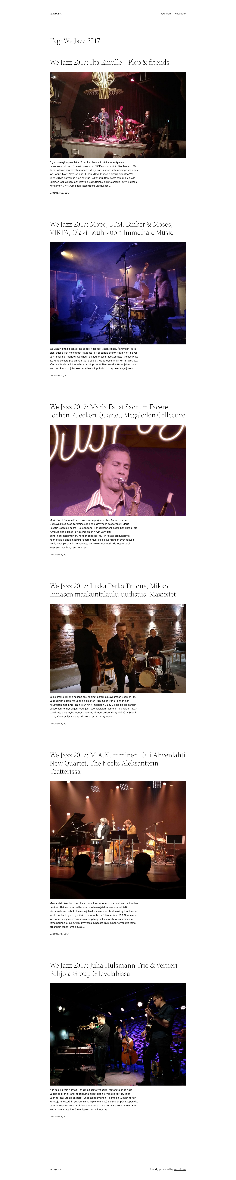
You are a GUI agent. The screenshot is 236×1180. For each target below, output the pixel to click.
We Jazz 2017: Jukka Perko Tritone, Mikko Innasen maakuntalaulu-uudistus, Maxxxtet (113, 590)
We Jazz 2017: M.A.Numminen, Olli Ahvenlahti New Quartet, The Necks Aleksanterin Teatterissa (117, 763)
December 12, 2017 (60, 192)
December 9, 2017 (59, 554)
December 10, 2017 (60, 375)
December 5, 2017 (59, 933)
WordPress (180, 1169)
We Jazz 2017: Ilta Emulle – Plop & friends (109, 62)
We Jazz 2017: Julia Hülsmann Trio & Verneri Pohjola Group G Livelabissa (114, 969)
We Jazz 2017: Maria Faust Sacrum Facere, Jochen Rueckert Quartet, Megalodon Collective (117, 411)
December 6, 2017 (59, 723)
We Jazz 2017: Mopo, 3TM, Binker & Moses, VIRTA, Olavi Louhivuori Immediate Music (111, 228)
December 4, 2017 (59, 1116)
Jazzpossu (56, 13)
